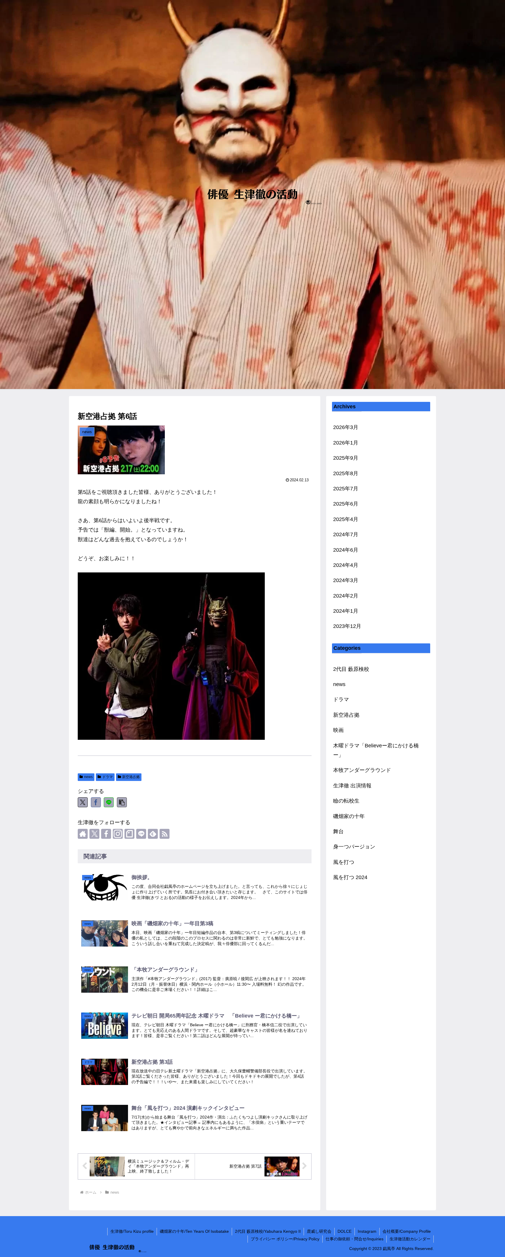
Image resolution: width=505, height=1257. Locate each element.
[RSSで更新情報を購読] (165, 834)
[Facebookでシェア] (96, 802)
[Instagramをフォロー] (118, 834)
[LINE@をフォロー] (141, 834)
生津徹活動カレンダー (410, 1239)
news (88, 777)
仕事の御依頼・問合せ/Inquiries (354, 1239)
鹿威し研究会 (319, 1231)
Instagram (367, 1231)
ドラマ (107, 777)
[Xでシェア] (83, 802)
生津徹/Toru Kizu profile (132, 1231)
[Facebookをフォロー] (106, 834)
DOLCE (345, 1231)
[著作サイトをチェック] (83, 834)
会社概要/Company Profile (407, 1231)
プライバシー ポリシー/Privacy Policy (285, 1239)
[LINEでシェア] (109, 802)
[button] (122, 802)
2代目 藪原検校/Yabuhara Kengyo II (268, 1231)
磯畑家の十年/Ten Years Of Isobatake (194, 1231)
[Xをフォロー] (94, 834)
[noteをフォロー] (129, 834)
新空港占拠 (131, 777)
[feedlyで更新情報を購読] (153, 834)
